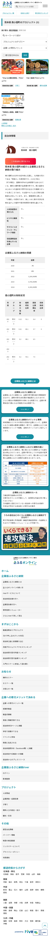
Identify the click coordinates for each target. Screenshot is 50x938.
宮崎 (31, 921)
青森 (12, 874)
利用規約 (6, 857)
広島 (21, 910)
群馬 (15, 882)
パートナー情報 (9, 835)
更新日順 (22, 30)
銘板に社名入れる (10, 742)
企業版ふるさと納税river (15, 767)
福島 (38, 874)
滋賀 (10, 902)
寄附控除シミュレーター (12, 610)
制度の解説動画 (9, 840)
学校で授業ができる (10, 731)
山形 (33, 874)
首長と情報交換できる (11, 720)
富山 (10, 890)
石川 (15, 890)
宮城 (22, 874)
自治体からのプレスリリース (14, 759)
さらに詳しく (25, 409)
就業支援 (18, 119)
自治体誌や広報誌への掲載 (13, 754)
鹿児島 (37, 921)
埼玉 (21, 882)
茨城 (5, 882)
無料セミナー (8, 677)
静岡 (42, 890)
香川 (37, 910)
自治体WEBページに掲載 (12, 725)
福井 (21, 890)
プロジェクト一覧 (8, 13)
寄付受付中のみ (12, 55)
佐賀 (10, 921)
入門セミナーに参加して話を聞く (15, 664)
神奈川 (37, 882)
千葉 (26, 882)
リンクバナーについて (11, 846)
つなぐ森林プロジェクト (35, 78)
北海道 (5, 874)
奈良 (31, 902)
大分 (26, 921)
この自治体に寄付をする (20, 161)
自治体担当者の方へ (10, 599)
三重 (5, 902)
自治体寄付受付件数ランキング (15, 652)
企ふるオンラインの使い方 (13, 587)
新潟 (5, 890)
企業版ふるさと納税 (12, 576)
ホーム (5, 571)
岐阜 (37, 890)
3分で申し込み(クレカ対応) (13, 635)
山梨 (26, 890)
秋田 (28, 874)
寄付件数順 (13, 30)
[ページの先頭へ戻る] (45, 925)
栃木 (10, 882)
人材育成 (4, 123)
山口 (26, 910)
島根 (10, 910)
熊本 (21, 921)
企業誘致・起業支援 (10, 799)
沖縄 (5, 923)
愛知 (5, 892)
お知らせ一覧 (8, 689)
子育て (17, 85)
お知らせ (6, 671)
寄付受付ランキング (41, 13)
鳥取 (5, 910)
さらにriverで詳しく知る (12, 615)
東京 (31, 882)
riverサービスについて (11, 593)
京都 (15, 902)
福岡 (5, 921)
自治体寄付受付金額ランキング (15, 658)
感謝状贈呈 (7, 708)
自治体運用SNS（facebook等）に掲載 (17, 748)
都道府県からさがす (14, 868)
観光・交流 (7, 815)
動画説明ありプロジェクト (13, 630)
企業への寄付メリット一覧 (13, 703)
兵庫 (26, 902)
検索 (25, 55)
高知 (5, 913)
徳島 (31, 910)
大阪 (21, 902)
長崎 (15, 921)
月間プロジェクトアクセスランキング (17, 647)
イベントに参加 (9, 737)
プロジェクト (8, 787)
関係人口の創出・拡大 (8, 126)
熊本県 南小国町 (7, 86)
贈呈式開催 (7, 714)
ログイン (6, 773)
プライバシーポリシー (11, 852)
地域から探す (25, 13)
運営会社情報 (8, 829)
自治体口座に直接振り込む (13, 641)
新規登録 (6, 779)
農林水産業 (43, 85)
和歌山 (37, 902)
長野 (31, 890)
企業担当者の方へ (10, 604)
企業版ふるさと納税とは (12, 582)
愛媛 (42, 910)
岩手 (17, 874)
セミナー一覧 (8, 683)
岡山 (15, 910)
